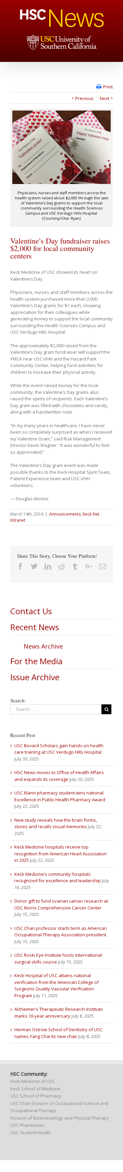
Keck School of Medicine (35, 1089)
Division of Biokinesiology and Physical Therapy (59, 1118)
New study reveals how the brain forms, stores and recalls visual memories (55, 823)
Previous (84, 98)
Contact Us (31, 611)
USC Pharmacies (27, 1125)
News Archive (43, 646)
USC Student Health (30, 1132)
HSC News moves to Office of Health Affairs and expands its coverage (59, 775)
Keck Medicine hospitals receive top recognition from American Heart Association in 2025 (60, 853)
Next (104, 98)
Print (108, 87)
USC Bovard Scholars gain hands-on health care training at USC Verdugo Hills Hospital (59, 748)
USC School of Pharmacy (35, 1096)
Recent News (34, 627)
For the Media (36, 661)
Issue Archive (34, 677)
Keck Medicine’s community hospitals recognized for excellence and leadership (57, 877)
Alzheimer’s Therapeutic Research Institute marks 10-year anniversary (58, 1012)
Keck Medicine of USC (32, 1081)
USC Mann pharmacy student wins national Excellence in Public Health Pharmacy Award (59, 796)
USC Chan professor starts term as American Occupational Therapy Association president (60, 931)
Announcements (65, 514)
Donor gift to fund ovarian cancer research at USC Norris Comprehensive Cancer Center (61, 904)
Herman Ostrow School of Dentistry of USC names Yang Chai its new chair (58, 1032)
